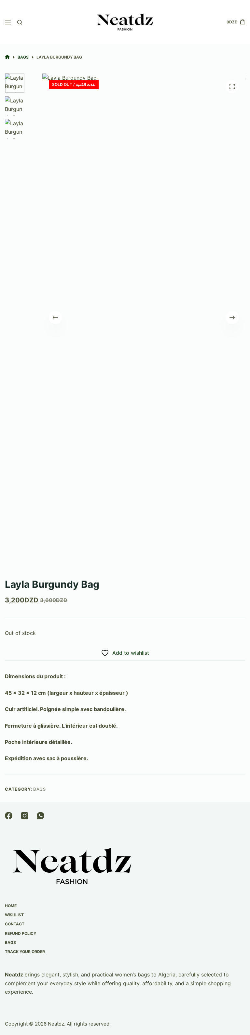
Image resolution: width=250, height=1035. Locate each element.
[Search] (19, 22)
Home (11, 905)
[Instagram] (24, 815)
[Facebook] (8, 815)
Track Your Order (25, 951)
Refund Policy (20, 933)
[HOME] (7, 57)
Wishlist (14, 914)
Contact (14, 923)
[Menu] (8, 22)
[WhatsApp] (40, 815)
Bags (39, 789)
